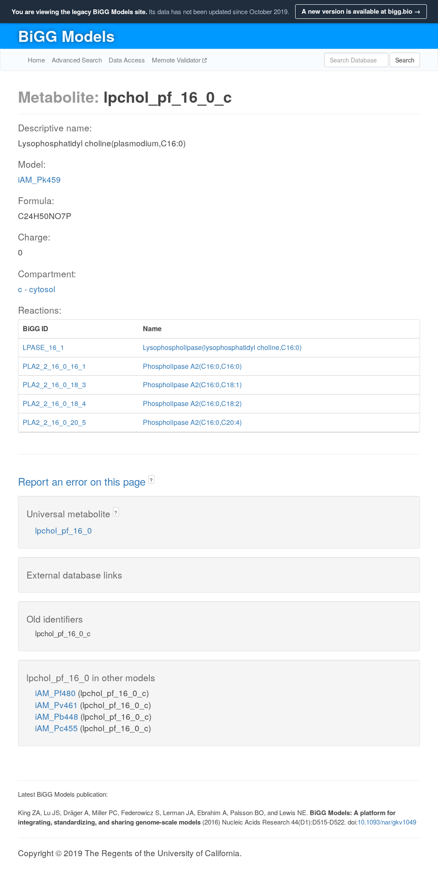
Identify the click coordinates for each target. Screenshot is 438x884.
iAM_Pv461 (57, 704)
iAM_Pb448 (57, 716)
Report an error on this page (83, 481)
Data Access (127, 59)
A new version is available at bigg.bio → (361, 11)
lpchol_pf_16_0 (63, 530)
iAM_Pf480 (56, 692)
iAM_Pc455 (57, 727)
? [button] (151, 480)
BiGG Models (66, 35)
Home (36, 59)
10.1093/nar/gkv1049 (387, 821)
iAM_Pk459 (39, 179)
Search (404, 60)
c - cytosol (36, 288)
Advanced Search (77, 59)
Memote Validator (177, 59)
